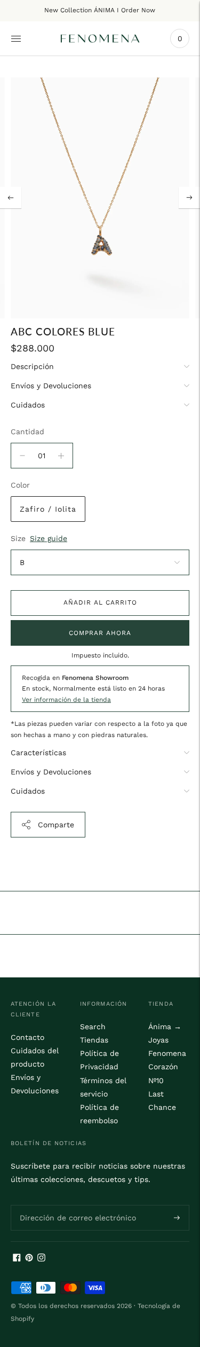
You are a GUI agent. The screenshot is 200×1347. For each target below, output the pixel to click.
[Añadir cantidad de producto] (22, 455)
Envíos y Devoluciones (51, 385)
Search (93, 1026)
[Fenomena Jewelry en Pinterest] (29, 1259)
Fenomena (167, 1053)
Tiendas (94, 1040)
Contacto (27, 1037)
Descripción (32, 366)
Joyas (158, 1040)
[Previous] (10, 197)
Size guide (48, 538)
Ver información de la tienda (66, 699)
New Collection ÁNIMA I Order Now (99, 10)
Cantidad (27, 431)
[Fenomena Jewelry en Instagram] (41, 1259)
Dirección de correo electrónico (71, 1204)
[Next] (189, 197)
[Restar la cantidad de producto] (61, 455)
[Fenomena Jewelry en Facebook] (17, 1259)
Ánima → (164, 1026)
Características (38, 752)
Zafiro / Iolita (48, 509)
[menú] (16, 38)
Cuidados (28, 405)
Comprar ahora (100, 633)
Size (18, 538)
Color (20, 485)
